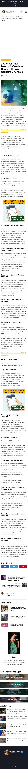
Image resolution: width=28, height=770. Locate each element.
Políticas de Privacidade (11, 1)
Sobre (3, 1)
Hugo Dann (6, 75)
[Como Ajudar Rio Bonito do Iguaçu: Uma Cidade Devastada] (3, 726)
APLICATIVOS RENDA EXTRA (14, 677)
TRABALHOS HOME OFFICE (14, 699)
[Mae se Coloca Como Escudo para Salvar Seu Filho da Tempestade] (3, 733)
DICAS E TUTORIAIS (14, 684)
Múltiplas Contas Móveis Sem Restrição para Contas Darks (18, 608)
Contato (14, 3)
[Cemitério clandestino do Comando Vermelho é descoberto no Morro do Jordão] (3, 740)
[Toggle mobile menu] (25, 11)
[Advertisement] (14, 42)
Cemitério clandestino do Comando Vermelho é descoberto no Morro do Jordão (17, 741)
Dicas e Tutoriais (6, 59)
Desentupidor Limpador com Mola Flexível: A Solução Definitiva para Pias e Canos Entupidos (16, 711)
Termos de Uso (21, 1)
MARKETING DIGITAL (14, 692)
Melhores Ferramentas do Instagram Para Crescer (17, 624)
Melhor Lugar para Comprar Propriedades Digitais (18, 617)
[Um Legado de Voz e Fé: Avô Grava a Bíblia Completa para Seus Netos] (3, 718)
